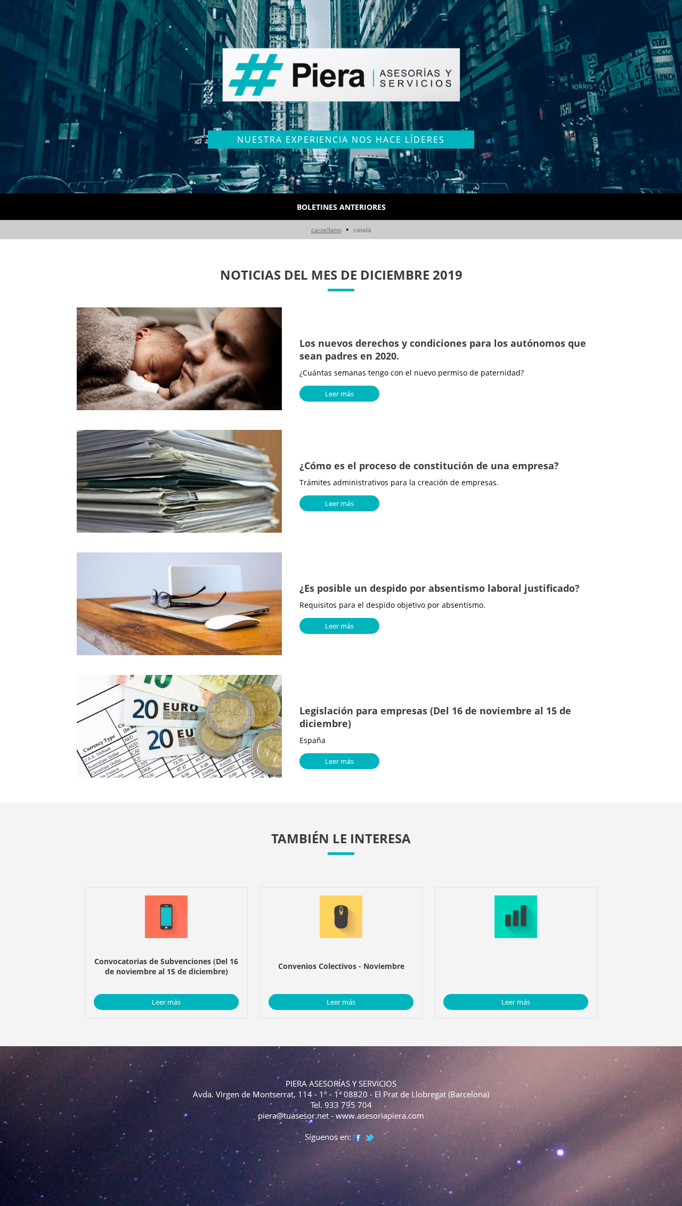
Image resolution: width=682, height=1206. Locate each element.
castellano (326, 229)
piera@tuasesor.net (293, 1115)
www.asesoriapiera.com (380, 1115)
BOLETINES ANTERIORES (341, 207)
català (362, 229)
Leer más (339, 393)
